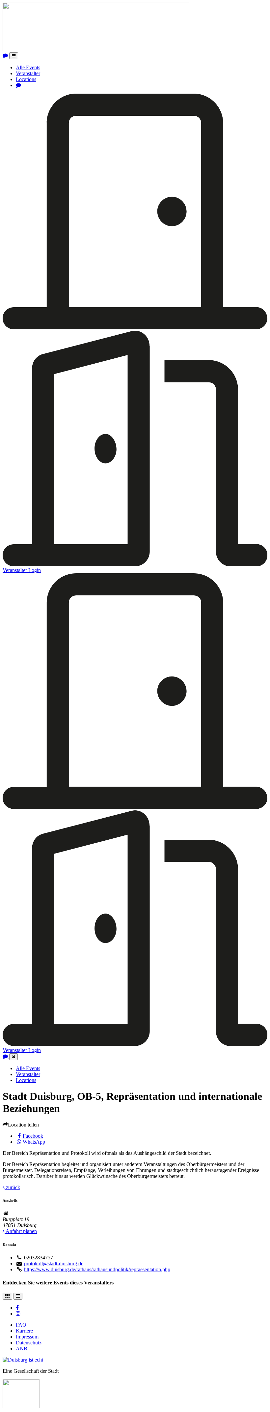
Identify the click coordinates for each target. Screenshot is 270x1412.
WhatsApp (34, 1142)
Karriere (24, 1331)
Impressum (27, 1336)
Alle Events (28, 67)
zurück (12, 1187)
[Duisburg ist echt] (23, 1360)
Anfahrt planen (21, 1231)
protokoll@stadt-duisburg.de (53, 1263)
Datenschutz (28, 1342)
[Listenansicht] (18, 1296)
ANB (21, 1348)
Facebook (33, 1136)
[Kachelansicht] (7, 1296)
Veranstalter (28, 73)
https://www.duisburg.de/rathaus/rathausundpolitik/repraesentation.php (97, 1269)
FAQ (21, 1325)
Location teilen (23, 1124)
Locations (26, 79)
